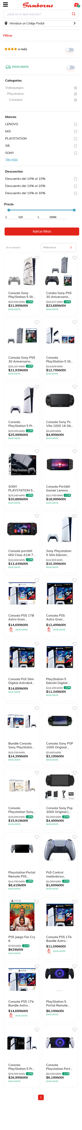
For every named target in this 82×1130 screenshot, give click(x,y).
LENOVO (11, 124)
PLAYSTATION (16, 138)
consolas (15, 100)
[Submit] (74, 14)
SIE (7, 146)
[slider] (8, 210)
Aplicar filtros (42, 231)
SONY (9, 153)
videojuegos (14, 88)
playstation (15, 94)
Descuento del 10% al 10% (25, 179)
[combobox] (41, 14)
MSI (8, 131)
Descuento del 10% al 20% (25, 186)
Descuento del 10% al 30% (25, 193)
